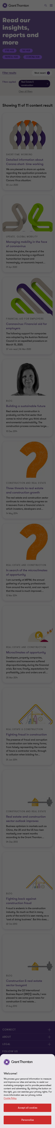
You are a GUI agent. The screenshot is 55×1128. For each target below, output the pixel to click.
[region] (27, 1091)
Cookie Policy (10, 1098)
